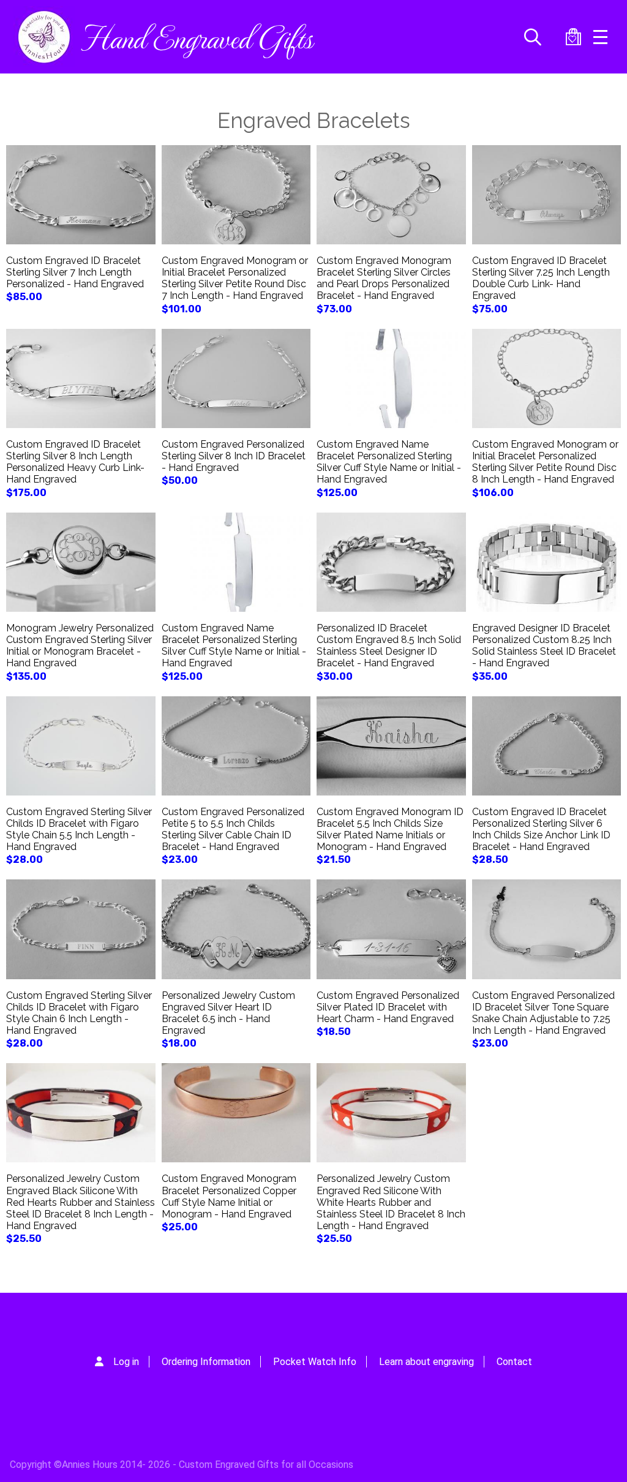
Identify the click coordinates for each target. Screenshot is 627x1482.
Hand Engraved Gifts (196, 37)
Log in (126, 1361)
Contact (514, 1361)
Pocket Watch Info (314, 1361)
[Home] (44, 36)
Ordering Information (206, 1361)
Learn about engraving (426, 1361)
